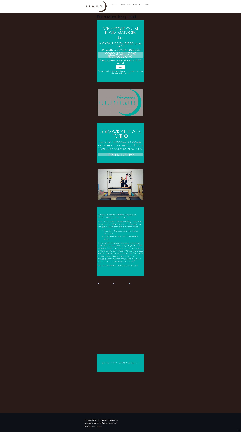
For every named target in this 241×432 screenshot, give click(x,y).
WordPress (99, 426)
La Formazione (122, 4)
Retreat (129, 4)
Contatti (147, 4)
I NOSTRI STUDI (113, 4)
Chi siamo (135, 4)
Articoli (140, 4)
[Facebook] (126, 384)
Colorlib (90, 426)
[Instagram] (114, 384)
